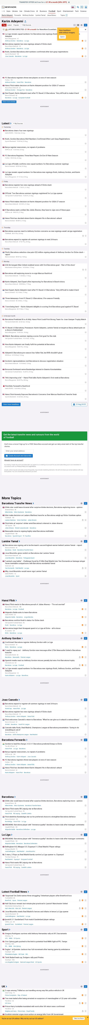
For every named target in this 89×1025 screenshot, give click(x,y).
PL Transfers (27, 536)
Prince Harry (21, 1011)
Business (43, 11)
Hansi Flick (20, 82)
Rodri (14, 550)
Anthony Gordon (28, 15)
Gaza (8, 11)
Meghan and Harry (10, 1011)
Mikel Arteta (9, 512)
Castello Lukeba (26, 813)
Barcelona (20, 41)
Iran (20, 11)
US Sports (17, 938)
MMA (10, 938)
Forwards (17, 15)
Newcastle (16, 657)
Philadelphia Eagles (11, 954)
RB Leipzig (16, 813)
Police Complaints (10, 995)
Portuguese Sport (28, 558)
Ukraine (15, 11)
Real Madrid (19, 568)
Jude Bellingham (10, 851)
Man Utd (18, 908)
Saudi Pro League (23, 724)
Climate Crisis (29, 11)
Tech (77, 11)
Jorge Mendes (28, 617)
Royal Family (30, 1011)
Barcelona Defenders (23, 829)
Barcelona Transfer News (25, 550)
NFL (27, 954)
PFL (6, 946)
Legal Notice (32, 466)
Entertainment (68, 11)
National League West (27, 962)
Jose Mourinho (10, 558)
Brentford (8, 900)
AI (37, 11)
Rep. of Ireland (22, 995)
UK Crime (8, 1003)
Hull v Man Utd (9, 908)
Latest (9, 25)
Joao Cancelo (9, 56)
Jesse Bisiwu (51, 15)
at (43, 2)
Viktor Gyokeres (19, 512)
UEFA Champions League (21, 734)
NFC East (21, 954)
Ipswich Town (9, 924)
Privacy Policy (21, 466)
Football (52, 11)
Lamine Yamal (40, 15)
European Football (24, 98)
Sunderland (18, 924)
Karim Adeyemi (7, 15)
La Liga (26, 41)
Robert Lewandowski (21, 528)
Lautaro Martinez (10, 520)
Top (4, 25)
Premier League (25, 657)
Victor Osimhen (21, 520)
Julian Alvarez (32, 520)
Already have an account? (13, 460)
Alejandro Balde (10, 617)
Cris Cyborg (17, 946)
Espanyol (17, 859)
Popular (16, 25)
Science (83, 11)
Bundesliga (8, 821)
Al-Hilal (7, 724)
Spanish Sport (17, 536)
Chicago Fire (21, 90)
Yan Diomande (9, 568)
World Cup (8, 708)
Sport (59, 11)
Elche (6, 633)
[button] (26, 25)
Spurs (14, 900)
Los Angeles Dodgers (12, 962)
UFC (6, 938)
